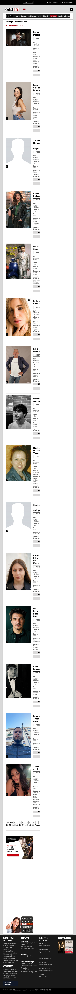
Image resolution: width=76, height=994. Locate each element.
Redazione (24, 941)
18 (26, 825)
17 (23, 825)
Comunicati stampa (27, 962)
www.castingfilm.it (45, 945)
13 (10, 825)
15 (17, 825)
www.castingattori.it (46, 958)
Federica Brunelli (37, 302)
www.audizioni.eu (45, 976)
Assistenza (24, 954)
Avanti (37, 825)
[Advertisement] (19, 887)
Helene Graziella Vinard (37, 450)
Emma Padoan (36, 195)
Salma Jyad (36, 767)
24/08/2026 (39, 16)
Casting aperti (34, 992)
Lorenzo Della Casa (37, 719)
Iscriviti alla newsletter (7, 983)
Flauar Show (36, 247)
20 (33, 825)
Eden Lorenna (36, 668)
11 (37, 823)
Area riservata (25, 992)
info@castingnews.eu (67, 2)
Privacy (54, 992)
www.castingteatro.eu (46, 964)
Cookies (59, 992)
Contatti (48, 992)
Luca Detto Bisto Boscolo (37, 612)
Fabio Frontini (36, 350)
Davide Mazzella (37, 33)
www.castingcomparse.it (47, 970)
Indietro (10, 823)
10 (34, 823)
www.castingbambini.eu (47, 952)
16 (20, 825)
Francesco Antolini (38, 399)
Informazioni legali (67, 992)
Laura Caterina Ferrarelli (37, 88)
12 (7, 825)
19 (30, 825)
